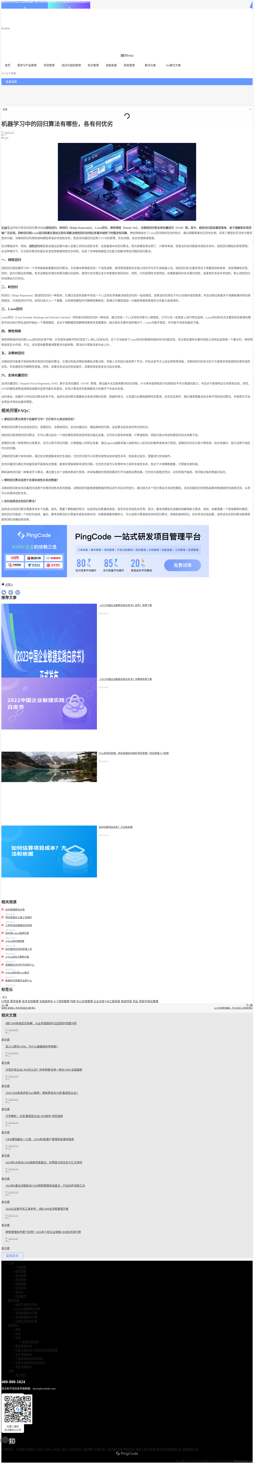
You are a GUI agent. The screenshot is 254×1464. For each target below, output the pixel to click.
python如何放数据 (14, 941)
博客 (18, 1329)
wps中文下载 (57, 1449)
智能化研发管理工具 (168, 1449)
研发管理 (129, 65)
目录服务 (20, 1296)
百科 (6, 138)
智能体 (151, 1449)
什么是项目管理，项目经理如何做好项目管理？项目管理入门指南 (134, 753)
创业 (135, 1001)
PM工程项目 (112, 1001)
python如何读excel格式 (17, 972)
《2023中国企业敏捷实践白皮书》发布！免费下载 (125, 605)
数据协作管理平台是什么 (18, 980)
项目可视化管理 (148, 1001)
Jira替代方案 (173, 65)
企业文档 (99, 1001)
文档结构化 (46, 1001)
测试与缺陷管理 (71, 65)
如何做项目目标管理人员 (18, 949)
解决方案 (150, 65)
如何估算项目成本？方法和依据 (116, 827)
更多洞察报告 (23, 1366)
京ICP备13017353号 (186, 1461)
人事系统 (111, 1449)
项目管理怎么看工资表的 (18, 917)
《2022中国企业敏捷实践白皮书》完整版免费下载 (125, 679)
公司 (11, 1371)
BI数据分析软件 (25, 1449)
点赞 (8, 584)
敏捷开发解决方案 (26, 1304)
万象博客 (87, 1449)
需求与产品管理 (27, 65)
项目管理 (49, 65)
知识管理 (93, 65)
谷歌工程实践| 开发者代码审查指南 (36, 1350)
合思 (120, 1449)
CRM (39, 1449)
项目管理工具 (190, 1449)
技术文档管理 (30, 1001)
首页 (7, 65)
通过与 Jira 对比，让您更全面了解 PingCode (24, 1)
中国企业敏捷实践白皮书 (30, 1362)
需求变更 (15, 1001)
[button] (127, 55)
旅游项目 (126, 1001)
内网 (73, 1001)
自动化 (19, 1292)
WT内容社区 (74, 1449)
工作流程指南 (23, 1354)
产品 (11, 1263)
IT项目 (5, 1001)
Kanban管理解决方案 (27, 1308)
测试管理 (20, 1279)
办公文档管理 (84, 1001)
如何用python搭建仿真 (17, 933)
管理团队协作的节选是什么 (19, 965)
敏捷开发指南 (30, 1341)
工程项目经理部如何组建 (18, 925)
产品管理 (20, 1267)
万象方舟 (99, 1449)
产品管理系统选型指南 (29, 1358)
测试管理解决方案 (26, 1317)
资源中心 (13, 1325)
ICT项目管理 (61, 1001)
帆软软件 (129, 1449)
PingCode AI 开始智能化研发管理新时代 (69, 1)
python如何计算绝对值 (17, 957)
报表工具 (141, 1449)
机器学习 (6, 227)
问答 (18, 1337)
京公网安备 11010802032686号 (213, 1461)
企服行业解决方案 (26, 1321)
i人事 (46, 1449)
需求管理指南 (23, 1346)
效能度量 (111, 65)
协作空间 (20, 1287)
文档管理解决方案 (26, 1312)
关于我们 (20, 1375)
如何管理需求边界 (15, 909)
